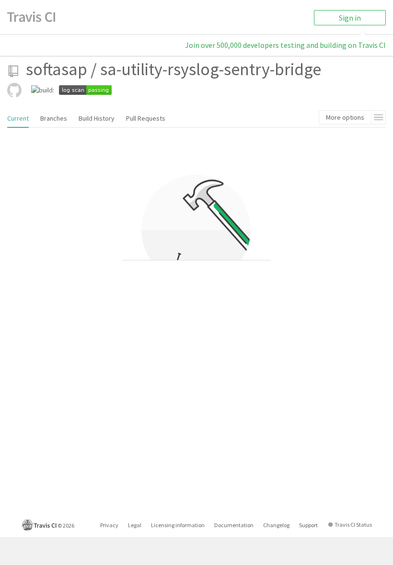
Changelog (276, 525)
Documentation (234, 525)
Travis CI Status (353, 524)
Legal (134, 525)
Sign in (350, 18)
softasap (56, 69)
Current (18, 118)
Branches (53, 118)
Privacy (109, 525)
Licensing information (178, 525)
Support (308, 525)
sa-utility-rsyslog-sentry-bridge (210, 69)
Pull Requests (145, 118)
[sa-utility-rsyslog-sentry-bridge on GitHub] (14, 90)
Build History (97, 118)
